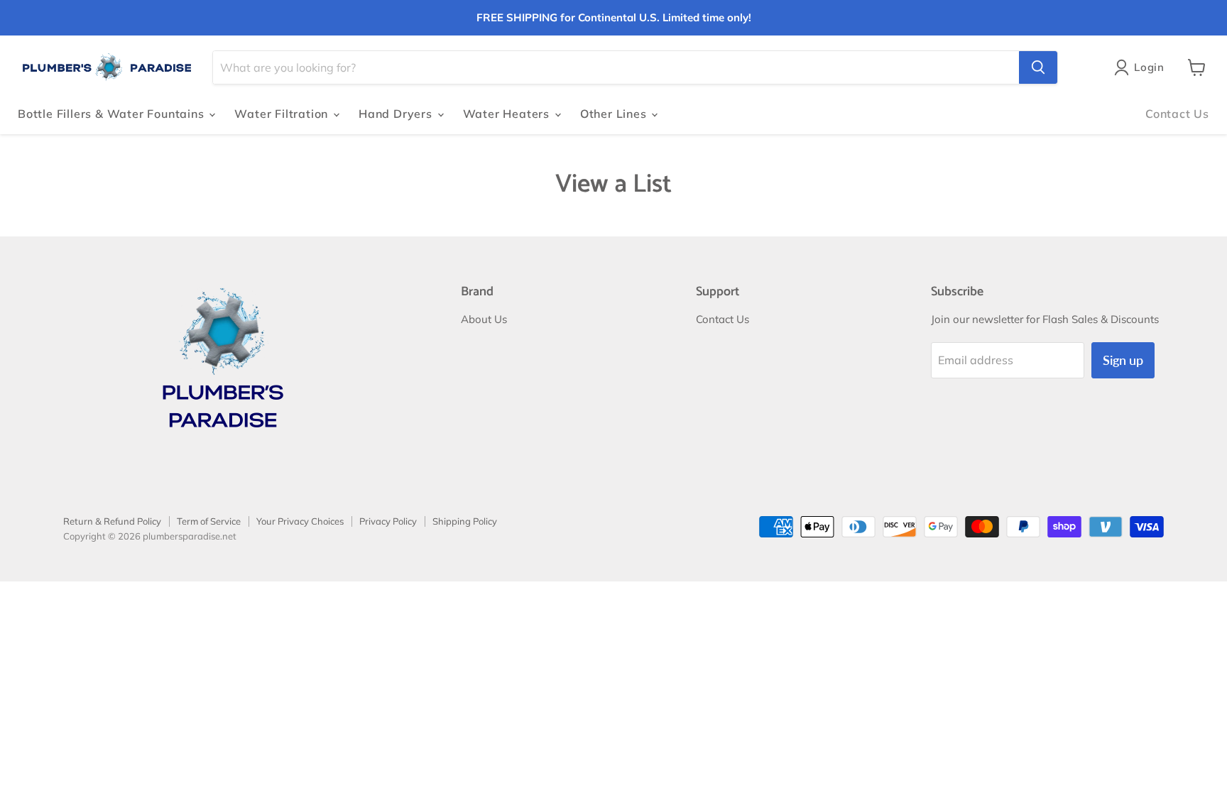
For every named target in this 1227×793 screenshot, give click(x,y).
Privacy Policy (388, 521)
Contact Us (1177, 113)
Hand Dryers (397, 113)
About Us (484, 319)
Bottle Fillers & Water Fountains (112, 113)
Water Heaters (508, 113)
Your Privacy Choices (300, 521)
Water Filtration (283, 113)
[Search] (1038, 67)
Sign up (1123, 360)
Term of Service (209, 521)
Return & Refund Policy (112, 521)
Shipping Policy (464, 521)
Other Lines (615, 113)
